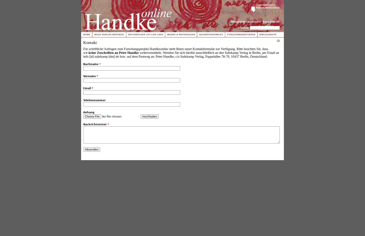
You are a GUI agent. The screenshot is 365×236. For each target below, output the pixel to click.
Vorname (90, 76)
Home (86, 34)
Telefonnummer (94, 100)
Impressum (238, 22)
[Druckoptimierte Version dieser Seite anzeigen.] (278, 40)
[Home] (128, 15)
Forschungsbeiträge (241, 34)
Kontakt (254, 22)
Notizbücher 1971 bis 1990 (145, 34)
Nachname (92, 64)
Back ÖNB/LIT (271, 22)
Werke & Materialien (181, 34)
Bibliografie (267, 34)
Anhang (88, 112)
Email (88, 88)
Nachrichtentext (96, 124)
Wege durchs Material (109, 34)
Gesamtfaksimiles (211, 34)
